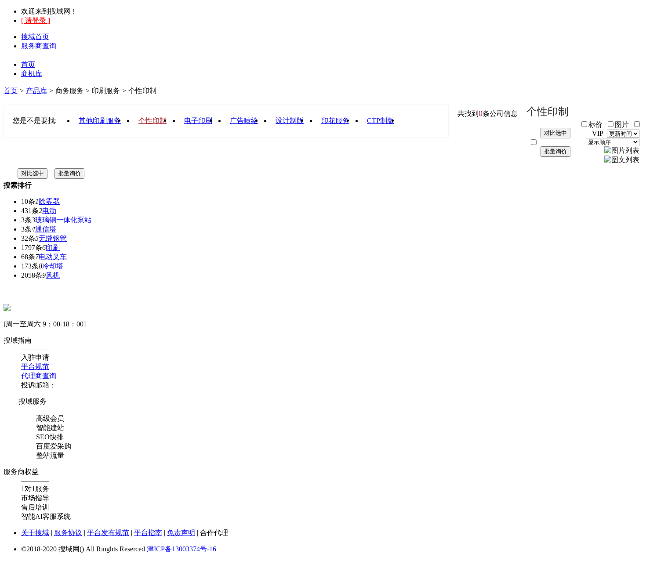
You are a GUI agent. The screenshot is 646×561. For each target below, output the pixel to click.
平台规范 (35, 366)
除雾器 (49, 201)
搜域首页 (35, 36)
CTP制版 (380, 120)
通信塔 (45, 229)
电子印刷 (198, 120)
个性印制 (152, 120)
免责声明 (181, 532)
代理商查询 (38, 376)
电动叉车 (53, 257)
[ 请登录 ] (35, 20)
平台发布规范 (108, 532)
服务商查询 (38, 46)
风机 (53, 275)
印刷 (53, 247)
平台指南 (148, 532)
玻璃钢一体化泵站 (63, 220)
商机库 (31, 73)
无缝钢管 (53, 238)
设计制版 (290, 120)
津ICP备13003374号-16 (181, 549)
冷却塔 (52, 266)
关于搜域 (35, 532)
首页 (28, 64)
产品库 (36, 90)
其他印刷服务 (100, 120)
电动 (49, 210)
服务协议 (68, 532)
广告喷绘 (244, 120)
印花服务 (335, 120)
